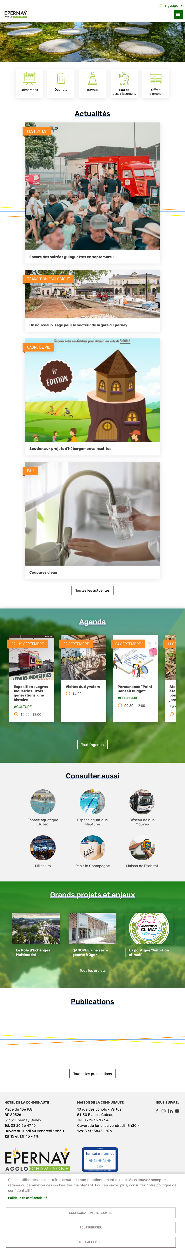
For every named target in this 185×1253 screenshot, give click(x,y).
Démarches (29, 90)
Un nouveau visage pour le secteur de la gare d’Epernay (78, 325)
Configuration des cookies (90, 1213)
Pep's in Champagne (92, 866)
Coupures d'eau (43, 572)
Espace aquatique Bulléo (43, 822)
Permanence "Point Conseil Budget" (135, 689)
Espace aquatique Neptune (92, 822)
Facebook (156, 1111)
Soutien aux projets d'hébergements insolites (70, 448)
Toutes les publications (92, 1074)
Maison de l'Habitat (142, 866)
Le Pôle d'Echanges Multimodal (33, 952)
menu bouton (178, 14)
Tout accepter (91, 1242)
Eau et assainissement (124, 92)
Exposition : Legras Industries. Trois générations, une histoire (31, 693)
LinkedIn (170, 1111)
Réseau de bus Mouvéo (142, 822)
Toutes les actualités (92, 590)
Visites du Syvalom (83, 687)
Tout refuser (91, 1227)
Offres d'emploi (155, 92)
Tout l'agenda (92, 745)
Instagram (163, 1111)
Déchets (61, 90)
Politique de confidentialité (27, 1198)
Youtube (177, 1111)
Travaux (93, 90)
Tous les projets (93, 970)
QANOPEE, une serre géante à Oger (90, 952)
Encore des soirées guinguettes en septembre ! (71, 257)
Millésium (43, 866)
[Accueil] (15, 14)
